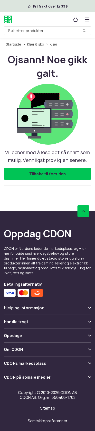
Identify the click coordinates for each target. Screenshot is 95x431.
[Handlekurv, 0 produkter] (75, 19)
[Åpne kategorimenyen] (87, 19)
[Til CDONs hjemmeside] (8, 19)
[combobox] (47, 30)
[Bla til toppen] (83, 211)
